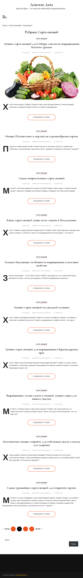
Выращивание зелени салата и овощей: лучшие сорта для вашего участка (41, 397)
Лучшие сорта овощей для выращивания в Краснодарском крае (41, 351)
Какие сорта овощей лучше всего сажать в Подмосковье (42, 220)
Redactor (59, 52)
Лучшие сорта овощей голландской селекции (41, 307)
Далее (37, 529)
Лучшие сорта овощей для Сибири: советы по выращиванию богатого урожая (41, 45)
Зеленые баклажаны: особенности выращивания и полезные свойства (41, 263)
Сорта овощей (15, 25)
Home (4, 25)
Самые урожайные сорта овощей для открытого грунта (41, 488)
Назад (7, 529)
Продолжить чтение (41, 117)
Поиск (7, 540)
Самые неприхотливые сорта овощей (42, 178)
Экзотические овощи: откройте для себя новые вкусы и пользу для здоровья (41, 443)
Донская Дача (41, 4)
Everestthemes (21, 575)
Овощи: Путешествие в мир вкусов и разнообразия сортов (41, 136)
